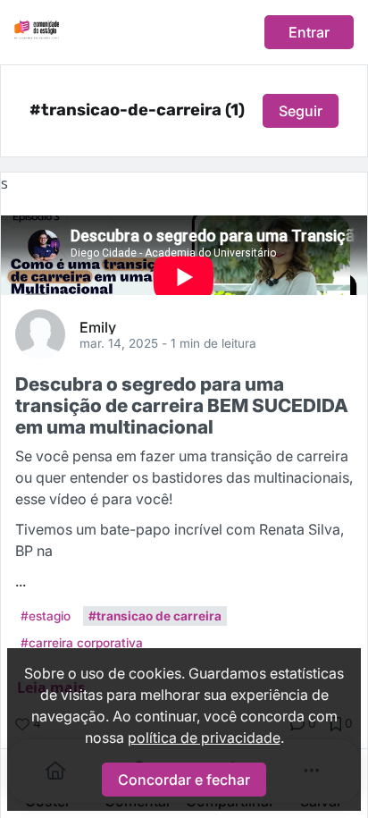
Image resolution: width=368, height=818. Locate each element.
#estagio (46, 616)
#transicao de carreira (155, 616)
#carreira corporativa (82, 643)
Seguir (300, 111)
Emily (97, 326)
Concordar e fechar (184, 779)
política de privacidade (204, 737)
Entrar (309, 32)
